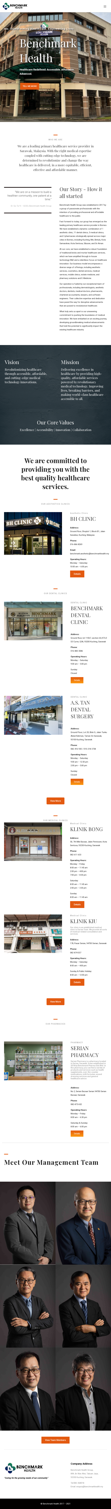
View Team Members (55, 1440)
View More (55, 801)
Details (77, 574)
